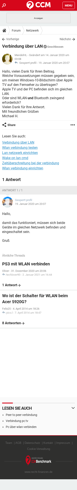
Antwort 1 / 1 (12, 190)
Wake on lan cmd (15, 158)
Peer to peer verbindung (21, 415)
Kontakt (48, 442)
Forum (16, 30)
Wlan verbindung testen (20, 148)
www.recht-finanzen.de (38, 471)
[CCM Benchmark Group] (38, 460)
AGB (18, 442)
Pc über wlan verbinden (21, 427)
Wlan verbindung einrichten (22, 168)
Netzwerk (32, 30)
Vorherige (12, 39)
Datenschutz (32, 442)
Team (8, 442)
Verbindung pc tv (17, 421)
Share (11, 125)
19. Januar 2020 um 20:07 (54, 62)
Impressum (63, 442)
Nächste (65, 39)
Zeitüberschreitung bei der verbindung (30, 163)
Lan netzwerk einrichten (20, 153)
